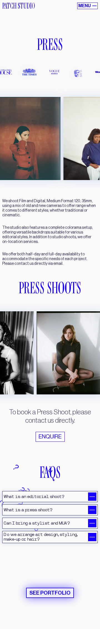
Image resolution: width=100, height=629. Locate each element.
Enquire (50, 437)
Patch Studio (18, 6)
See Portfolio (50, 591)
